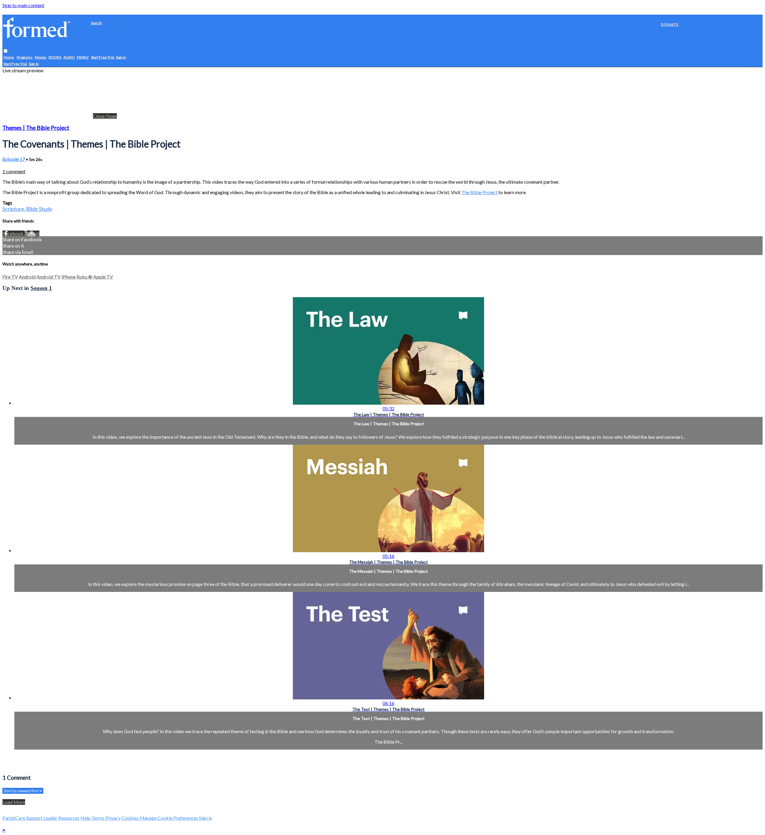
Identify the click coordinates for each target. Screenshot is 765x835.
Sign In (34, 64)
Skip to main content (23, 5)
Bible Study (39, 208)
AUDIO (69, 57)
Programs (25, 57)
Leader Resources (61, 818)
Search (96, 23)
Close (99, 116)
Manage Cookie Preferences (169, 818)
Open (111, 116)
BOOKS (55, 57)
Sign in (121, 57)
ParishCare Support (22, 818)
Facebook (13, 233)
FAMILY (83, 57)
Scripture (13, 208)
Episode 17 (14, 159)
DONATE (670, 24)
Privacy (113, 818)
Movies (41, 57)
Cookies (131, 818)
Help (85, 818)
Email (33, 233)
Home (9, 57)
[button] (5, 51)
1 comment (13, 171)
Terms (98, 818)
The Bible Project (479, 192)
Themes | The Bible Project (35, 128)
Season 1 (41, 288)
